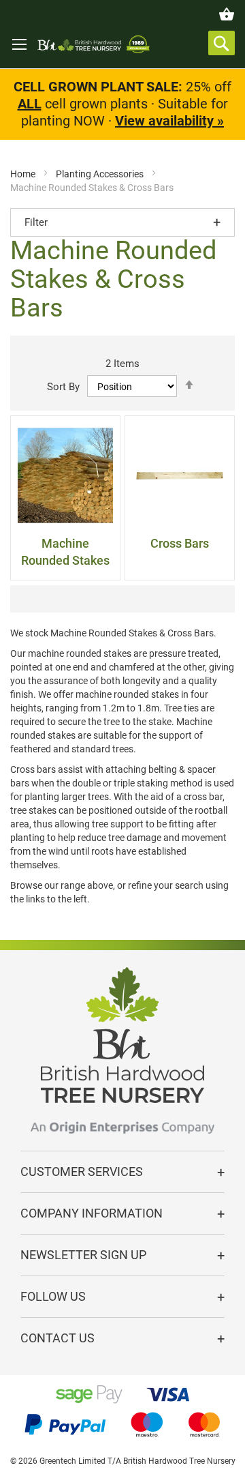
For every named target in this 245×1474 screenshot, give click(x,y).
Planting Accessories (101, 173)
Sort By (63, 387)
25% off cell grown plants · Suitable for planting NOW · (122, 103)
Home (23, 173)
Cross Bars (179, 543)
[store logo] (93, 44)
